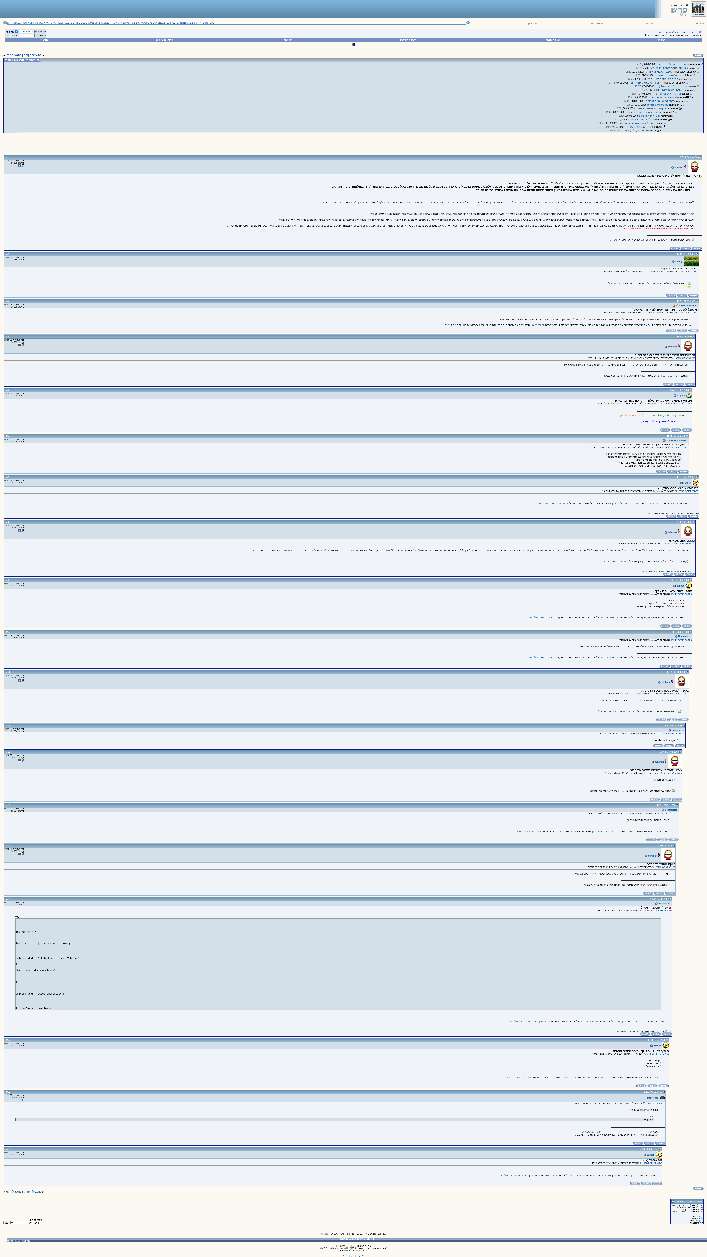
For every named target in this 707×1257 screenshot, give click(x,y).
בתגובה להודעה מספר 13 (667, 813)
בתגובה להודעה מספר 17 (654, 1103)
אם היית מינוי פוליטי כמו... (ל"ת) (664, 79)
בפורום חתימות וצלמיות (549, 503)
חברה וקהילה (678, 32)
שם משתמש (40, 32)
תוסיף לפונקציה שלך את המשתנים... (636, 123)
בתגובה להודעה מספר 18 (651, 1163)
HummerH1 (684, 636)
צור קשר (529, 23)
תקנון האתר (348, 1255)
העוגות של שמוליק (592, 1131)
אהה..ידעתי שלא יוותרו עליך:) (666, 93)
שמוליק (654, 1098)
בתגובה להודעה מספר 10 (677, 693)
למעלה (10, 1241)
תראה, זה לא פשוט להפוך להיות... (646, 82)
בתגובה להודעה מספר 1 (688, 271)
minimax (679, 167)
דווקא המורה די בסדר (649, 115)
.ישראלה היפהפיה (687, 305)
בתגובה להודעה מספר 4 (681, 403)
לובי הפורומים (692, 32)
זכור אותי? (10, 32)
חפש (45, 40)
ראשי (698, 23)
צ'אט (647, 23)
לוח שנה (288, 40)
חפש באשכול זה (16, 60)
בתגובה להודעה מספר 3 (684, 358)
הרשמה (661, 40)
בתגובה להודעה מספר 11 (674, 733)
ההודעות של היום (164, 40)
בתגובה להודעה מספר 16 (657, 1054)
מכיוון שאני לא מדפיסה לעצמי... (651, 108)
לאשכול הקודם (32, 55)
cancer (687, 483)
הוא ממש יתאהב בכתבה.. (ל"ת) (672, 68)
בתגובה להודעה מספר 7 (684, 543)
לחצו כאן (617, 503)
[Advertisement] (68, 9)
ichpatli (680, 395)
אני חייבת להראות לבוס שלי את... (672, 64)
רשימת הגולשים (408, 40)
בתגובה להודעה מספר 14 (664, 867)
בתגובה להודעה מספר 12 (671, 773)
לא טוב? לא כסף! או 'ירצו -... (659, 71)
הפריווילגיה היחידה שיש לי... (668, 75)
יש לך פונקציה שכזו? (643, 119)
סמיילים (699, 1218)
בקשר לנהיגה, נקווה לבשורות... (659, 101)
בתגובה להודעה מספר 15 (661, 911)
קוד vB (700, 1216)
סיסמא (43, 35)
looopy (678, 261)
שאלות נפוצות (553, 40)
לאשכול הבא (13, 55)
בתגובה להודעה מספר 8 (681, 594)
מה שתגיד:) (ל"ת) (639, 130)
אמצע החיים (664, 32)
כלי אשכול (34, 60)
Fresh (18, 1241)
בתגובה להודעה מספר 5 (678, 447)
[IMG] (697, 1221)
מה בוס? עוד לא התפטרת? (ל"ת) (671, 86)
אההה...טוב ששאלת (672, 90)
